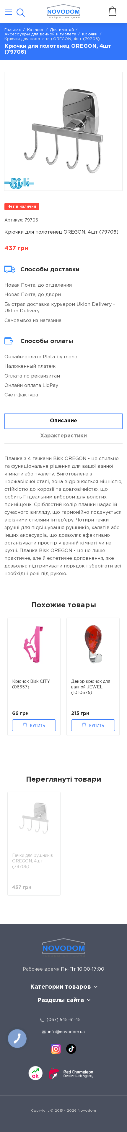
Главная (12, 30)
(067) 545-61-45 (64, 1020)
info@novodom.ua (66, 1032)
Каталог (35, 30)
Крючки (90, 34)
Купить (37, 726)
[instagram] (56, 1049)
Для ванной (62, 30)
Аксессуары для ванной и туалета (40, 34)
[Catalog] (8, 12)
